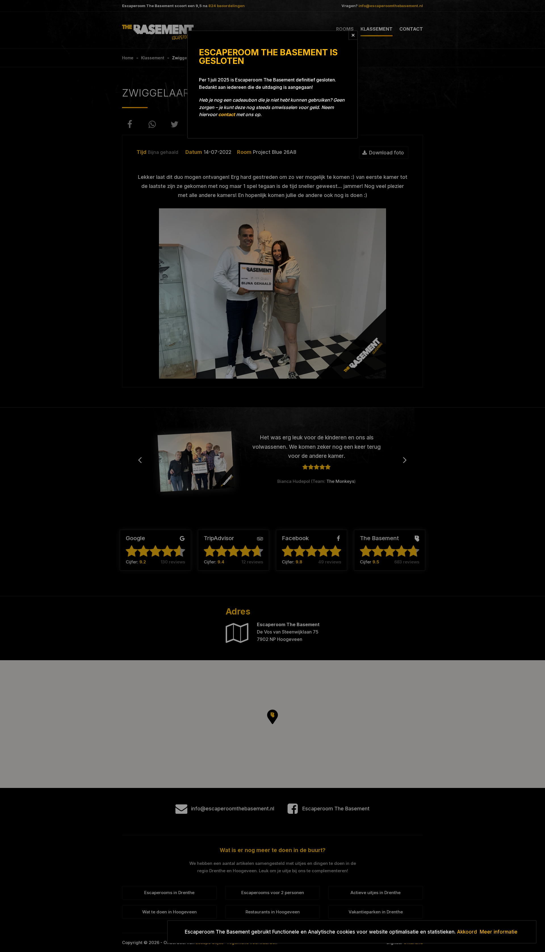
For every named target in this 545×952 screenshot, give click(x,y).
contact (226, 114)
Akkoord (467, 931)
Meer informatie (498, 931)
